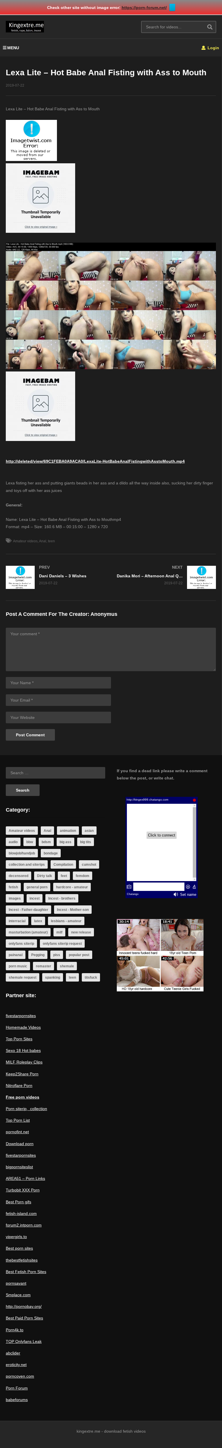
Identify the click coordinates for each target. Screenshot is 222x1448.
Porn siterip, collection (26, 1108)
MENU (13, 47)
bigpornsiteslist (19, 1167)
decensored (18, 876)
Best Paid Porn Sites (24, 1318)
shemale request (22, 977)
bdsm (46, 842)
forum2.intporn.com (24, 1225)
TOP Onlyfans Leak (24, 1341)
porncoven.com (20, 1376)
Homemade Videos (23, 1027)
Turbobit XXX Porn (23, 1190)
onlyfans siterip (21, 944)
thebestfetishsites (22, 1260)
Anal (42, 541)
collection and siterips (27, 865)
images (15, 898)
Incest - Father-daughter (28, 910)
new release (81, 932)
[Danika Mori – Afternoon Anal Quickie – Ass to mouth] (166, 577)
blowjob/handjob (22, 853)
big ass (65, 842)
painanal (16, 955)
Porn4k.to (14, 1330)
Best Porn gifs (18, 1202)
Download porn (20, 1143)
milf (59, 932)
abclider (13, 1353)
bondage (51, 853)
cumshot (89, 865)
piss (56, 955)
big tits (85, 842)
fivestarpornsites (21, 1015)
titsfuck (91, 977)
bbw (29, 842)
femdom (82, 876)
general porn (37, 887)
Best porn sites (19, 1248)
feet (64, 876)
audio (13, 842)
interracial (17, 921)
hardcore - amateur (72, 887)
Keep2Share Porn (22, 1074)
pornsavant (16, 1283)
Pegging (38, 955)
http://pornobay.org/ (24, 1306)
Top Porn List (18, 1120)
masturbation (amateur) (28, 932)
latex (38, 921)
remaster (43, 966)
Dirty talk (44, 876)
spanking (52, 977)
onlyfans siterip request (62, 944)
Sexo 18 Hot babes (23, 1050)
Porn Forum (17, 1388)
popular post (79, 955)
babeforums (17, 1399)
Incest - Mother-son (73, 910)
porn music (18, 966)
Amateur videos (25, 541)
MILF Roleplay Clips (24, 1062)
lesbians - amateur (66, 921)
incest (34, 898)
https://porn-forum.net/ (144, 7)
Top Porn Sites (19, 1039)
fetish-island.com (21, 1213)
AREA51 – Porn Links (25, 1178)
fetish (13, 887)
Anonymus (103, 614)
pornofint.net (17, 1132)
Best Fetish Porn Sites (26, 1271)
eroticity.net (16, 1364)
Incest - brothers (61, 898)
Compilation (63, 865)
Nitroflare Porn (19, 1085)
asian (89, 831)
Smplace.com (18, 1295)
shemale (67, 966)
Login (212, 47)
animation (68, 831)
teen (51, 541)
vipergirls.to (16, 1236)
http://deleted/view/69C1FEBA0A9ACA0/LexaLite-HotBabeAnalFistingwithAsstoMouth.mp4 (95, 461)
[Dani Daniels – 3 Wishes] (55, 577)
